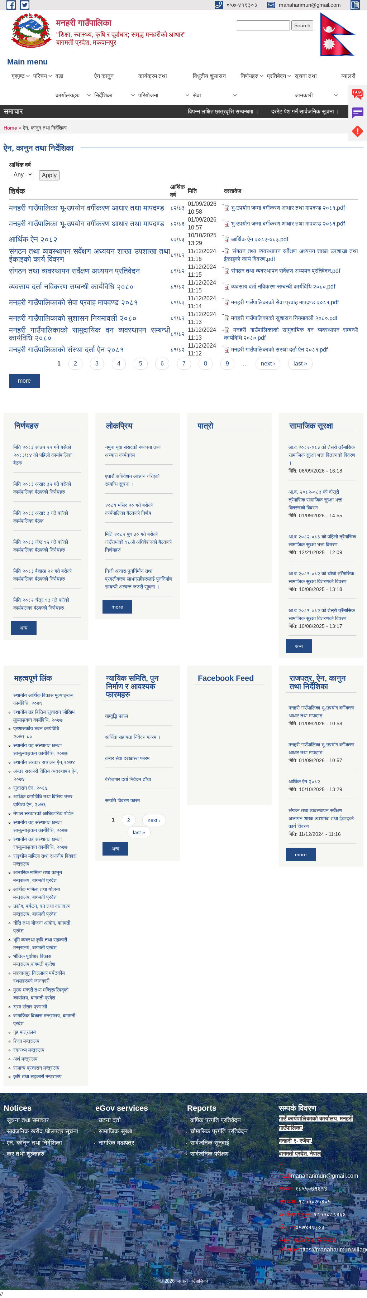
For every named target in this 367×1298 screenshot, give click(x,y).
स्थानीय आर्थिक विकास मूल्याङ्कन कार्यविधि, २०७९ (43, 699)
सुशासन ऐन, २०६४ (30, 788)
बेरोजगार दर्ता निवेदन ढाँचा (128, 779)
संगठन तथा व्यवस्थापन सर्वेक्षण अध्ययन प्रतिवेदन (74, 271)
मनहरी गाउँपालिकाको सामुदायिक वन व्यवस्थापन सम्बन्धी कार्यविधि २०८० (89, 334)
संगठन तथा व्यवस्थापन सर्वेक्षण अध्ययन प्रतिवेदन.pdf (285, 271)
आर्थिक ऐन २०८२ (33, 239)
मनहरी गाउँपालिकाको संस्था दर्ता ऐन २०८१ (66, 349)
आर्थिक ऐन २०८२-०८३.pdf (259, 239)
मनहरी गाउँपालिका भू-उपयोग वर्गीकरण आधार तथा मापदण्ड (86, 208)
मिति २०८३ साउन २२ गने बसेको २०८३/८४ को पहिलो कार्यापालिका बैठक (42, 455)
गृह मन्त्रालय (24, 1032)
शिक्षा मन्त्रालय (26, 1041)
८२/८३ (177, 208)
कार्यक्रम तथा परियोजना (152, 85)
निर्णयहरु (249, 76)
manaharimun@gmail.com (324, 1176)
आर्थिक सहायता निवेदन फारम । (133, 737)
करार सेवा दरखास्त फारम (127, 758)
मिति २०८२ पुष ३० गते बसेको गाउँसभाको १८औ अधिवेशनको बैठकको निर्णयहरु (138, 542)
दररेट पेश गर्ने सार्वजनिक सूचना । (290, 111)
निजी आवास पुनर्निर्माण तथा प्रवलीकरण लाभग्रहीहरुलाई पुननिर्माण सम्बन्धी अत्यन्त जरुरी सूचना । (138, 579)
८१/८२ (177, 255)
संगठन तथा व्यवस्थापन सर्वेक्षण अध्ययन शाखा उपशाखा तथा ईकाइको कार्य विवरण (89, 255)
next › (268, 363)
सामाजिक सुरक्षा (115, 1131)
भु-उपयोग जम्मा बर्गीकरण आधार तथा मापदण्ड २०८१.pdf (288, 208)
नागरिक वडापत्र (116, 1142)
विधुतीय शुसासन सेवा (209, 85)
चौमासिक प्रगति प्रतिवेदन (219, 1131)
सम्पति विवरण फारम (122, 800)
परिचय (40, 76)
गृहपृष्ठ (18, 76)
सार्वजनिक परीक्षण (209, 1154)
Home (10, 128)
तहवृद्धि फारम (116, 716)
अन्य (24, 628)
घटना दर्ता (110, 1120)
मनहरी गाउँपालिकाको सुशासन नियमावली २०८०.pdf (284, 318)
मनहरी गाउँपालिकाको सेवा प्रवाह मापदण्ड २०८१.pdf (285, 302)
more (24, 381)
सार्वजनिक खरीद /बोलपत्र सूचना (42, 1131)
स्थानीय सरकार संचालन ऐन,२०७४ (44, 762)
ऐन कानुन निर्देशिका (104, 85)
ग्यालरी (348, 76)
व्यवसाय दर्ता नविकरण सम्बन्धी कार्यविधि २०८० (71, 286)
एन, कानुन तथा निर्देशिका (34, 1142)
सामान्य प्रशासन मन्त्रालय (36, 1068)
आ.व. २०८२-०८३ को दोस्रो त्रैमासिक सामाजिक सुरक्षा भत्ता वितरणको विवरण (315, 499)
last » (300, 363)
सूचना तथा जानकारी (306, 85)
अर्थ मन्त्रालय (25, 1059)
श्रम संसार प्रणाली (30, 1006)
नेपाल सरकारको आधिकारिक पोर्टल (43, 813)
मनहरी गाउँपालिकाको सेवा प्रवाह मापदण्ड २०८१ (73, 302)
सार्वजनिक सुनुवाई (209, 1142)
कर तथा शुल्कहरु (25, 1154)
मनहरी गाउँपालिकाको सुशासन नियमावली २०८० (73, 318)
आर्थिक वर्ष (20, 165)
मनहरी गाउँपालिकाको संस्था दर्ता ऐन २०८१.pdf (279, 350)
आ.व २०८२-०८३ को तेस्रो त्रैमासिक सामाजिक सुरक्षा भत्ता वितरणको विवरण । (322, 455)
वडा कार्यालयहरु (68, 85)
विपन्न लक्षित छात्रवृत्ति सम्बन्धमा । (207, 111)
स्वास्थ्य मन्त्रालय (28, 1050)
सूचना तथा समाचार (28, 1120)
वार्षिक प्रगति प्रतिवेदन (215, 1120)
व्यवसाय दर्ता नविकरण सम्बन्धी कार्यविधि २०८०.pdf (283, 287)
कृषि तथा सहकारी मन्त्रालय (37, 1076)
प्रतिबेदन (276, 76)
